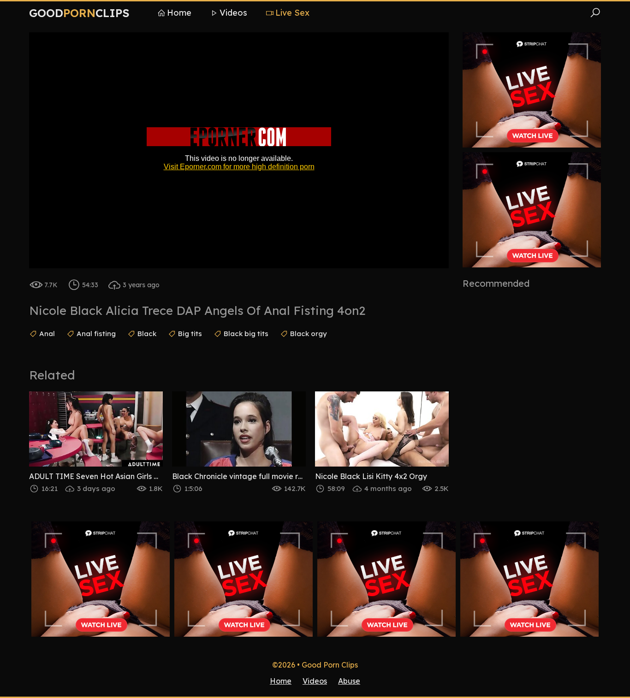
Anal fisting (96, 333)
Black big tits (246, 333)
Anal (47, 333)
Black (146, 333)
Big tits (190, 333)
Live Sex (292, 12)
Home (179, 12)
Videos (233, 12)
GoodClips (79, 13)
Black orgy (308, 333)
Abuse (349, 681)
